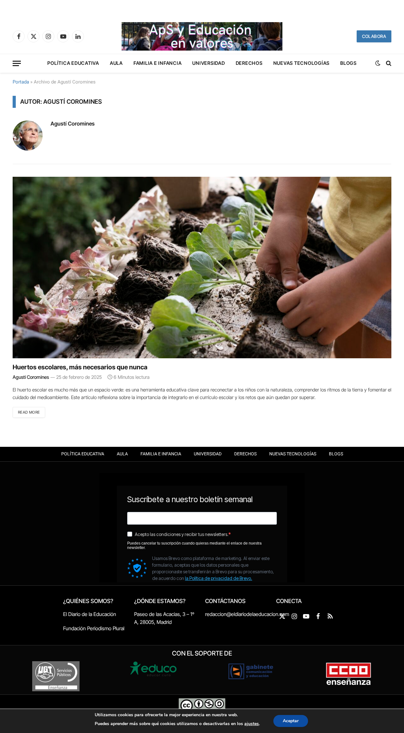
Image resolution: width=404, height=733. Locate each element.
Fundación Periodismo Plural (93, 628)
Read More (29, 412)
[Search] (388, 63)
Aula (116, 63)
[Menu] (17, 63)
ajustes (251, 724)
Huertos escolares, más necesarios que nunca (80, 367)
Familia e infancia (158, 63)
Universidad (208, 63)
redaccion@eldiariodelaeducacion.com (247, 614)
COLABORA (374, 36)
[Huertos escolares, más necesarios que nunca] (202, 267)
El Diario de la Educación (89, 614)
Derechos (249, 63)
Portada (21, 81)
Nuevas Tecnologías (301, 63)
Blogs (348, 63)
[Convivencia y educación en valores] (202, 36)
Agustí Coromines (72, 123)
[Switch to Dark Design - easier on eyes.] (378, 63)
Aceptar (291, 721)
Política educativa (73, 63)
